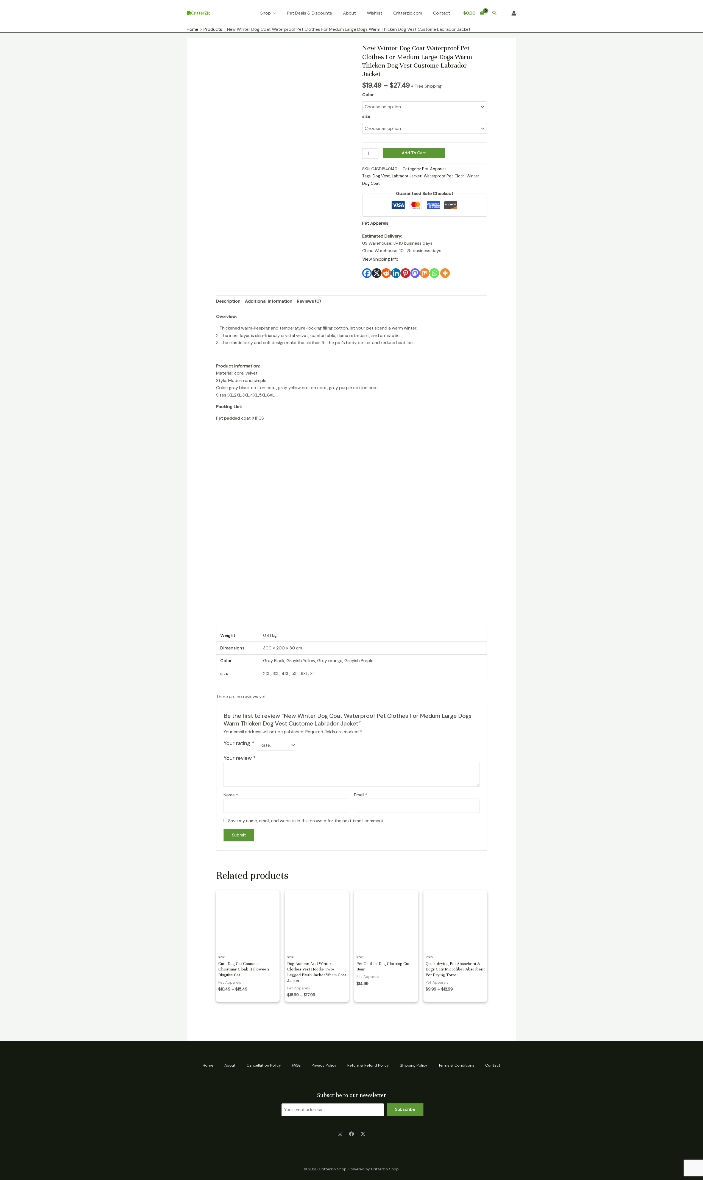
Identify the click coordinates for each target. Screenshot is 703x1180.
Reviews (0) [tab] (309, 301)
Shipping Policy (413, 1065)
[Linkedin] (396, 273)
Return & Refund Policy (368, 1065)
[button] (494, 13)
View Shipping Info (380, 259)
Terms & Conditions (456, 1065)
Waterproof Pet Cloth (444, 176)
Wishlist (374, 13)
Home (208, 1065)
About (349, 13)
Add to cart (414, 153)
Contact (441, 13)
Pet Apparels (434, 168)
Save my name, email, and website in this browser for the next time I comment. (306, 821)
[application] (273, 13)
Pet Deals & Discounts (309, 13)
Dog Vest (381, 176)
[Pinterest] (405, 273)
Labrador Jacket (407, 176)
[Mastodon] (415, 273)
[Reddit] (386, 273)
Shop (265, 13)
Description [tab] (228, 301)
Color (368, 94)
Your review (240, 758)
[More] (445, 273)
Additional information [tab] (268, 301)
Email (360, 795)
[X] (376, 273)
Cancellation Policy (264, 1065)
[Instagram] (339, 1133)
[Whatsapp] (434, 273)
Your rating (239, 743)
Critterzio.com (407, 13)
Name (231, 795)
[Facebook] (367, 273)
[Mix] (424, 273)
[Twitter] (363, 1133)
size (366, 116)
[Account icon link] (513, 13)
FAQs (296, 1065)
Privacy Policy (324, 1065)
